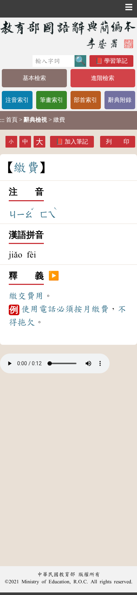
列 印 (117, 141)
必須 (65, 309)
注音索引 (17, 100)
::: (2, 120)
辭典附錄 (120, 100)
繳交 (17, 295)
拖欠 (26, 322)
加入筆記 (76, 141)
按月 (82, 309)
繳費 (100, 309)
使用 (30, 309)
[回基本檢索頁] (68, 35)
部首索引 (85, 100)
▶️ (53, 276)
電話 (47, 309)
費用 (35, 295)
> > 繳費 (32, 120)
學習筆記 (116, 61)
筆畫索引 (51, 100)
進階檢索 (102, 78)
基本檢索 (34, 78)
